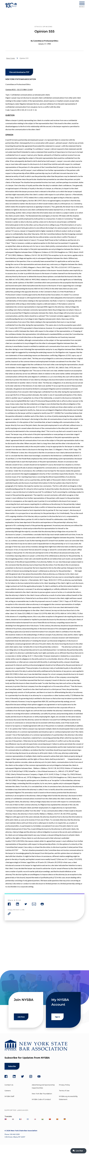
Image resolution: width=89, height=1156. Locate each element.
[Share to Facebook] (9, 904)
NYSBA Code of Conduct (41, 1099)
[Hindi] (42, 1119)
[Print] (42, 904)
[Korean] (13, 1119)
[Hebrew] (28, 1119)
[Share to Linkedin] (17, 904)
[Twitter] (22, 1076)
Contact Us (9, 1085)
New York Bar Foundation (42, 1094)
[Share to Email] (34, 904)
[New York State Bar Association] (11, 7)
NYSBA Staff (9, 1096)
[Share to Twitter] (25, 904)
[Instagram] (30, 1076)
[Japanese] (35, 1119)
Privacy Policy (64, 1085)
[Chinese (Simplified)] (50, 1119)
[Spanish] (57, 1119)
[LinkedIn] (14, 1076)
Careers (8, 1091)
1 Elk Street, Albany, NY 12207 (15, 1137)
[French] (20, 1119)
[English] (6, 1119)
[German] (65, 1119)
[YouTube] (39, 1076)
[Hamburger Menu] (82, 4)
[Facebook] (6, 1076)
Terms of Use (64, 1091)
